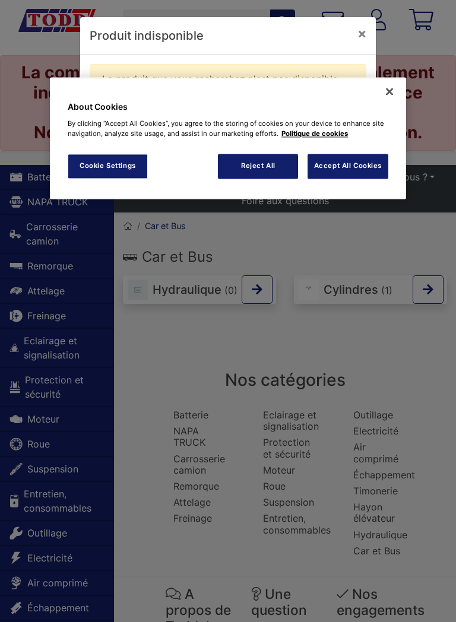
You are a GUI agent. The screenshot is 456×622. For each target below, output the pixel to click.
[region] (228, 138)
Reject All (258, 165)
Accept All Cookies (348, 165)
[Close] (389, 92)
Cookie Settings (108, 165)
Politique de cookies (314, 133)
